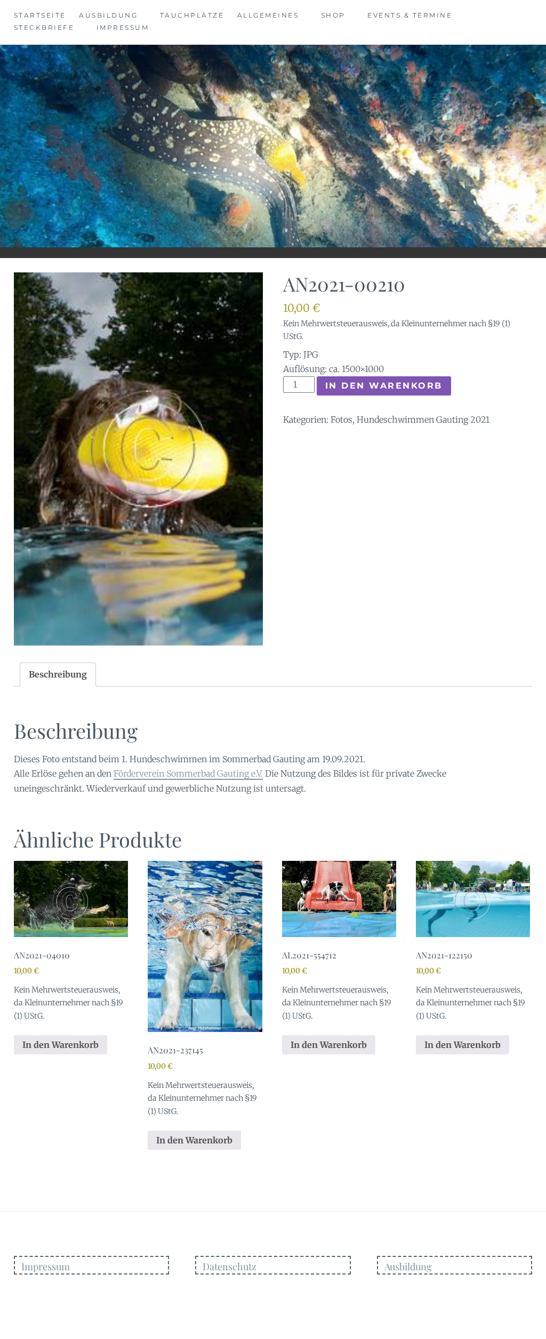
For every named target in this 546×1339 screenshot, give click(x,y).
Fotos (341, 419)
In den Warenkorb (384, 386)
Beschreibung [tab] (58, 674)
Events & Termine (409, 15)
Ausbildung (108, 15)
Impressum (123, 27)
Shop (333, 15)
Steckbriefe (44, 27)
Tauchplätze (192, 15)
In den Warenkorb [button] (60, 1044)
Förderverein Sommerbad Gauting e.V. (188, 773)
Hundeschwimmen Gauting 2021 (423, 419)
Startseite (40, 15)
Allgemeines (268, 15)
